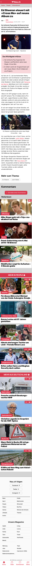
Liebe (3, 528)
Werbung (4, 545)
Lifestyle (4, 512)
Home (3, 5)
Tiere (3, 534)
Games (4, 509)
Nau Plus (19, 507)
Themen (19, 512)
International (16, 5)
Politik (18, 498)
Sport (3, 501)
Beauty (4, 540)
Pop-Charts (21, 161)
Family (4, 531)
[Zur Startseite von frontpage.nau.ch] (16, 2)
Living (18, 526)
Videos (4, 507)
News (3, 498)
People (8, 5)
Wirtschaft (20, 504)
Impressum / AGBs (22, 551)
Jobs (3, 548)
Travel (18, 534)
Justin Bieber (19, 138)
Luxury (19, 528)
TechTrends (20, 537)
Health (4, 526)
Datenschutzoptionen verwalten (9, 553)
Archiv (4, 515)
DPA (7, 20)
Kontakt (19, 548)
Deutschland (9, 22)
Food (18, 531)
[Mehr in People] (16, 275)
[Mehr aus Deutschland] (16, 375)
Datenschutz (5, 551)
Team (18, 545)
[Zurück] (1, 2)
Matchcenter (20, 501)
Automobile (5, 537)
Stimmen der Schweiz (22, 509)
